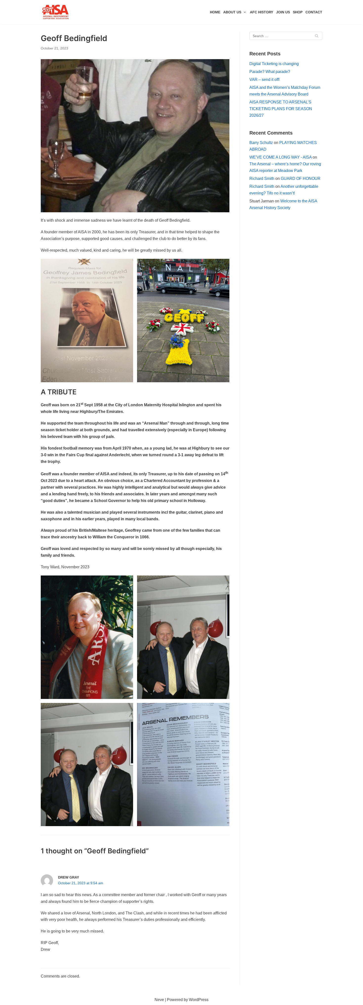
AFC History (261, 12)
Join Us (283, 12)
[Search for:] (285, 36)
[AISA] (55, 12)
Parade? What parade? (269, 72)
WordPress (198, 1000)
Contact (313, 12)
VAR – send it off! (264, 79)
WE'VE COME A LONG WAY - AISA (280, 157)
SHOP (297, 12)
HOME (215, 12)
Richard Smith (261, 178)
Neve (159, 1000)
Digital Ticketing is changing (274, 64)
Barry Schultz (261, 143)
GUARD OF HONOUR (301, 178)
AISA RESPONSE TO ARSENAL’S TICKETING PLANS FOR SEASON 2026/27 (280, 109)
